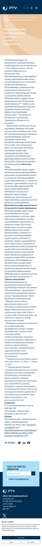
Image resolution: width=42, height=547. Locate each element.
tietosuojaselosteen (22, 479)
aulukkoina (10, 427)
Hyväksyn (11, 479)
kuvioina (30, 424)
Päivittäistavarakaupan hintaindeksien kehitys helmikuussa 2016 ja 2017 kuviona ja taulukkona (20, 433)
